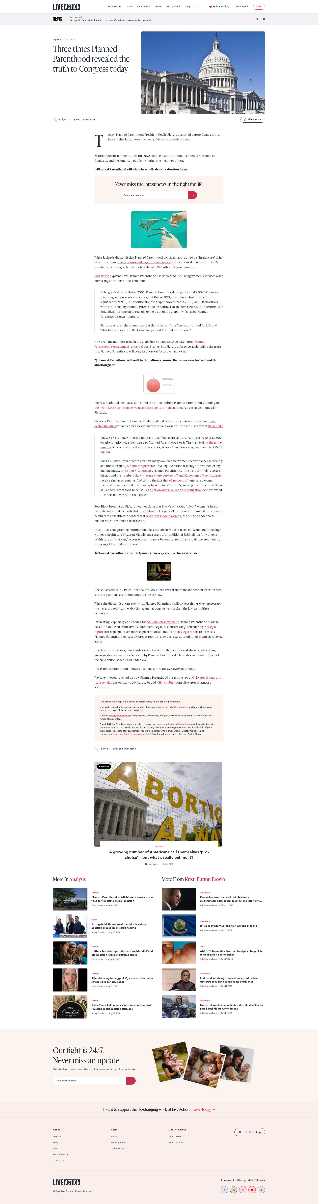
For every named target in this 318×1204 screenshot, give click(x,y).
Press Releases (60, 1154)
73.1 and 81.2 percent (137, 470)
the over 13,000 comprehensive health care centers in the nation (138, 407)
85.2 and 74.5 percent (140, 466)
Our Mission (175, 1136)
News (158, 6)
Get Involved (173, 6)
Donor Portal (241, 6)
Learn (129, 6)
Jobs (55, 1148)
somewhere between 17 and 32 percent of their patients (184, 475)
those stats (215, 426)
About (56, 1129)
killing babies (166, 682)
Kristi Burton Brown (205, 879)
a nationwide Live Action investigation (176, 490)
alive (186, 682)
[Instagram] (263, 19)
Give (259, 6)
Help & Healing (221, 6)
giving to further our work (175, 707)
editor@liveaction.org (120, 715)
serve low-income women (163, 516)
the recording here (176, 139)
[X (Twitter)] (257, 19)
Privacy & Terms (83, 1191)
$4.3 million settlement (163, 622)
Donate (57, 1136)
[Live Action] (66, 7)
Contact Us (59, 1160)
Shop (187, 6)
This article (101, 276)
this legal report (188, 632)
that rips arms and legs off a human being (145, 262)
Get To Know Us (177, 1129)
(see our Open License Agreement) (132, 734)
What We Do (114, 6)
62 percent (176, 480)
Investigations (118, 1142)
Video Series (143, 6)
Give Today (202, 1109)
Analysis (62, 119)
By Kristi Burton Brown (84, 119)
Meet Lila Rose (176, 1142)
